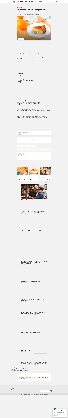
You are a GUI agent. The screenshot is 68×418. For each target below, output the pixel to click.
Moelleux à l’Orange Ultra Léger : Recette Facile (22, 176)
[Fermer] (66, 409)
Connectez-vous (35, 377)
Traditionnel (14, 5)
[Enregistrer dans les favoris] (24, 180)
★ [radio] (30, 139)
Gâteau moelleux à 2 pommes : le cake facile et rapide (45, 177)
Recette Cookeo (27, 1)
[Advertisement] (34, 46)
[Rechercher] (56, 1)
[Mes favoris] (35, 1)
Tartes (32, 1)
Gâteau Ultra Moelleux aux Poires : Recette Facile (33, 176)
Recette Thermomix (21, 1)
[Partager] (26, 180)
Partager (34, 145)
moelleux (23, 53)
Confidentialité (13, 391)
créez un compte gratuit (42, 377)
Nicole (22, 14)
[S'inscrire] (51, 391)
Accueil (11, 5)
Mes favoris (12, 388)
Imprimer (27, 145)
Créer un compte (13, 389)
